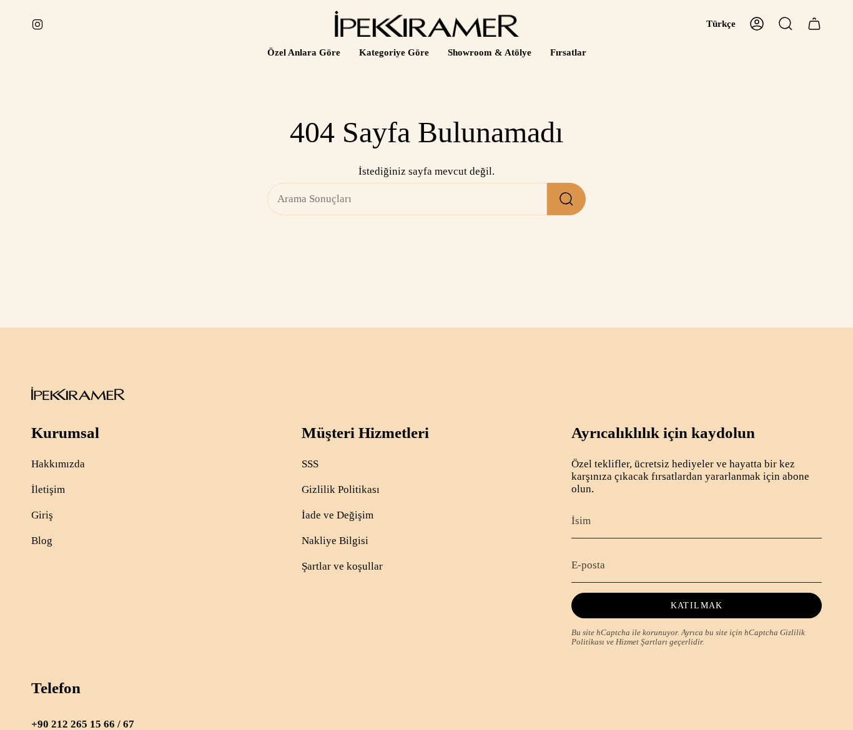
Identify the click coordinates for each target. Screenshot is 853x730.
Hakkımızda (58, 464)
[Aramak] (566, 199)
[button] (304, 53)
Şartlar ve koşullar (342, 566)
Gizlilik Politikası (341, 489)
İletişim (48, 489)
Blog (41, 541)
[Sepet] (814, 23)
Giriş (42, 515)
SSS (310, 464)
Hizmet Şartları (642, 642)
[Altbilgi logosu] (78, 393)
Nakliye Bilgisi (335, 541)
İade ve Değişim (337, 515)
